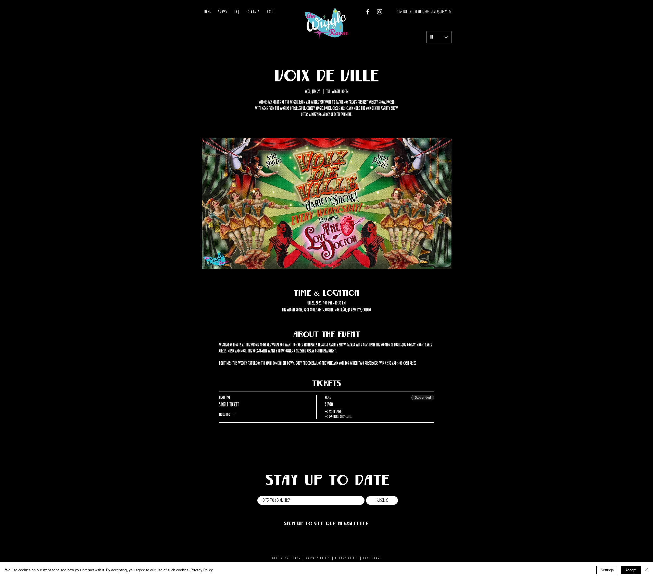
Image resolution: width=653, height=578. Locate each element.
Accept (630, 569)
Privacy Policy (318, 558)
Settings (607, 569)
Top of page (372, 558)
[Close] (647, 570)
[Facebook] (367, 11)
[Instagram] (379, 11)
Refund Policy (346, 558)
